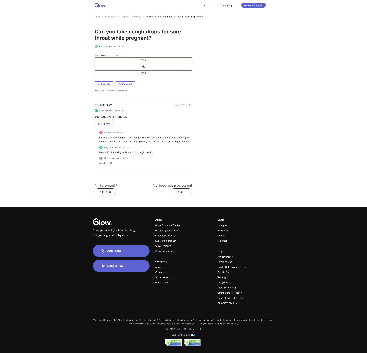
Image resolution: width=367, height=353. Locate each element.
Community (111, 16)
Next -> (181, 192)
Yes (143, 60)
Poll (143, 73)
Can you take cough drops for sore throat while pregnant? (175, 16)
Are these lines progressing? (172, 185)
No (143, 66)
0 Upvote (105, 84)
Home (98, 16)
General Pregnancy (131, 16)
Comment (127, 84)
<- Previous (105, 192)
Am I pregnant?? (106, 185)
